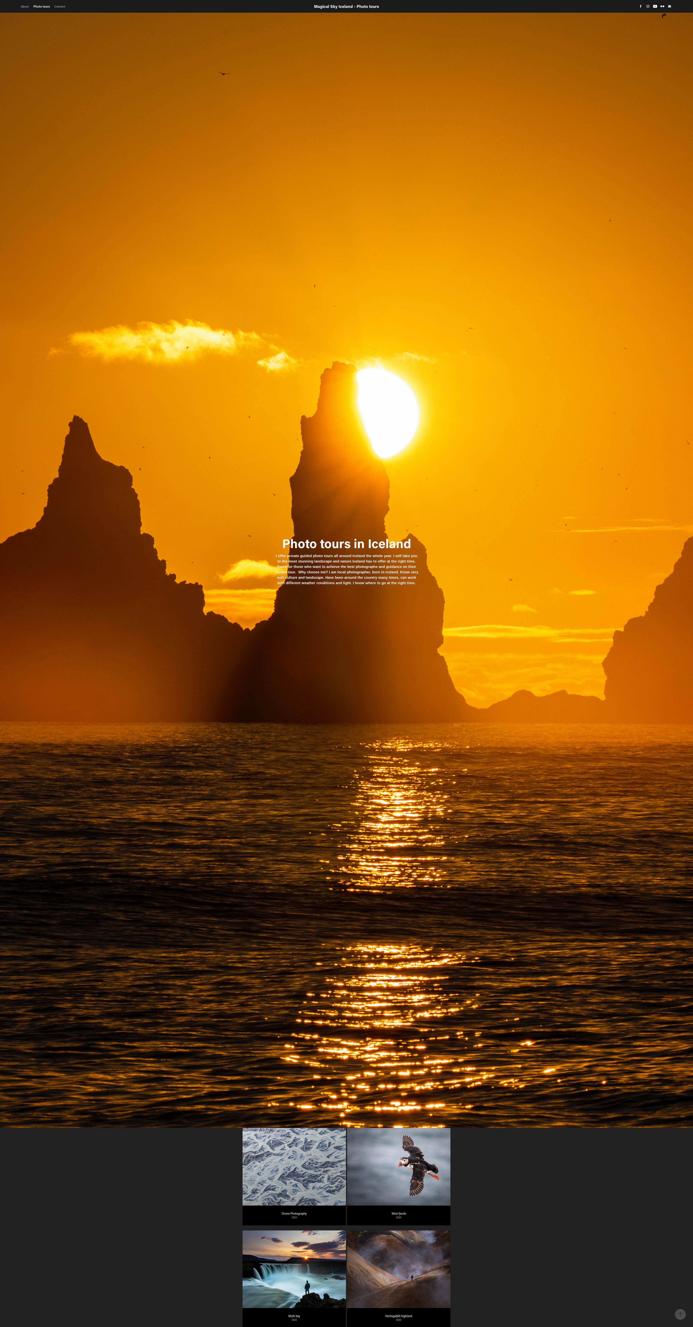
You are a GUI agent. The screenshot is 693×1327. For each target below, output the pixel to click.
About (25, 6)
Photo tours (41, 6)
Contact (59, 6)
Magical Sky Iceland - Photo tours (346, 6)
